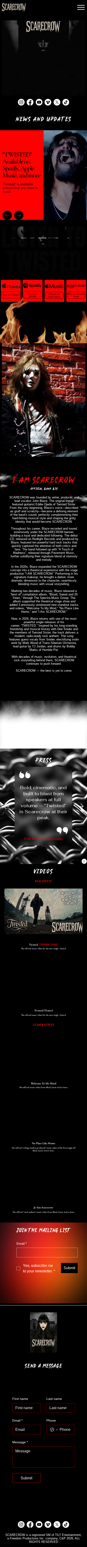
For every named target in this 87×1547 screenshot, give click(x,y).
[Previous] (7, 215)
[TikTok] (65, 102)
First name (20, 1399)
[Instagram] (21, 102)
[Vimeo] (48, 102)
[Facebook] (30, 102)
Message (20, 1442)
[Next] (18, 215)
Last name (54, 1399)
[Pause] (84, 861)
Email (21, 1243)
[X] (57, 102)
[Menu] (81, 7)
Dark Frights (54, 838)
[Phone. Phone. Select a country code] (54, 1429)
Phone (51, 1420)
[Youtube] (39, 102)
